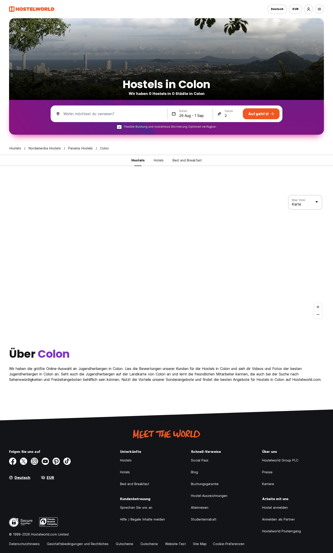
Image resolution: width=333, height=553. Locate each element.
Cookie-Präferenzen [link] (228, 544)
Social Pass (199, 460)
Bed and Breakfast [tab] (187, 160)
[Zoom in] (318, 307)
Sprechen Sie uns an (136, 507)
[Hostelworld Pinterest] (56, 461)
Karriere (268, 484)
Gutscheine (124, 544)
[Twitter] (23, 461)
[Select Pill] (308, 9)
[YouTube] (45, 461)
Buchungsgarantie (205, 484)
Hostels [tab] (138, 160)
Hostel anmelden (275, 507)
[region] (166, 256)
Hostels (126, 460)
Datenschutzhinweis (24, 544)
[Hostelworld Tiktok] (67, 461)
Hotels (125, 472)
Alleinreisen (199, 507)
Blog (194, 472)
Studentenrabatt (203, 519)
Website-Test (175, 544)
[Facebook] (12, 461)
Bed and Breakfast (134, 484)
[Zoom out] (318, 314)
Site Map (200, 544)
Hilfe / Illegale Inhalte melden (142, 519)
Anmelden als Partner (278, 519)
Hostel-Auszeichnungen (209, 496)
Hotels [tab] (159, 160)
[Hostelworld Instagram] (34, 461)
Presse (267, 472)
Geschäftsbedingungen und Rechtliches (78, 544)
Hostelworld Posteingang (281, 531)
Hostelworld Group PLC (280, 460)
